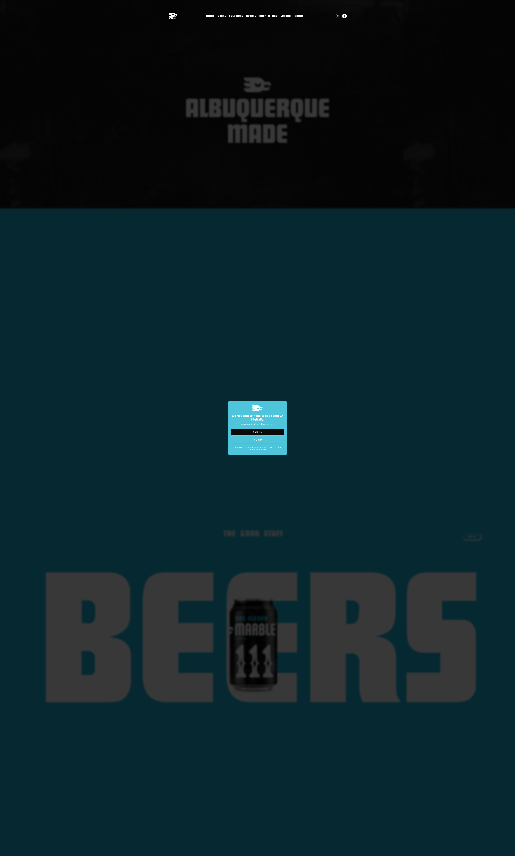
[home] (173, 16)
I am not (258, 440)
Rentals (285, 38)
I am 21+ (257, 432)
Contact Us (287, 22)
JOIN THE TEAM (289, 27)
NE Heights (235, 26)
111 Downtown (238, 20)
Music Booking (289, 33)
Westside (234, 31)
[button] (236, 16)
